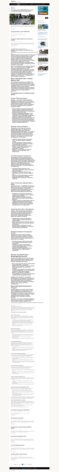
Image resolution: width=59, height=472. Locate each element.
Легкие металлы (14, 4)
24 (20, 464)
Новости (18, 4)
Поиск (38, 16)
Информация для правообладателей (27, 468)
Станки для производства (24, 4)
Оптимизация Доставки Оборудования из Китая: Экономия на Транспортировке (43, 74)
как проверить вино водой (41, 22)
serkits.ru (13, 1)
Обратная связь (35, 468)
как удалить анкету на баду (41, 36)
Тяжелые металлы (37, 4)
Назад (15, 464)
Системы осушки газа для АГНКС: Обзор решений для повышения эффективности (43, 47)
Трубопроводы (31, 4)
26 (24, 464)
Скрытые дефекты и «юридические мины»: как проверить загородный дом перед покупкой (43, 63)
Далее (30, 464)
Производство (43, 4)
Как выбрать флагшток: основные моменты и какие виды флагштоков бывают (42, 55)
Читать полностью (13, 28)
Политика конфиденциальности (16, 468)
